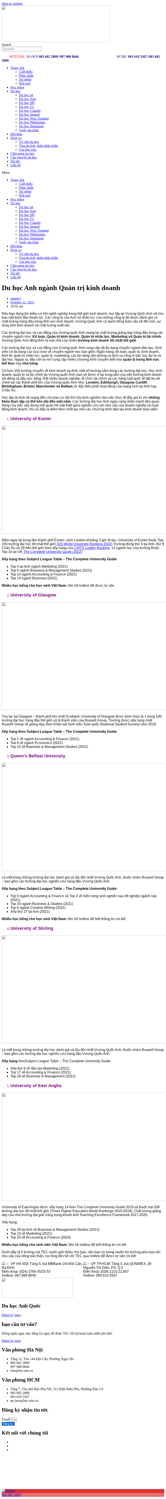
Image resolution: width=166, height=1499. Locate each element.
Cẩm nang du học (22, 153)
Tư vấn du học (29, 142)
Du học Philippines (32, 122)
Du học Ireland (29, 114)
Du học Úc (26, 107)
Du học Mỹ (27, 103)
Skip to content (12, 3)
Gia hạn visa (27, 149)
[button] (83, 173)
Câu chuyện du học (23, 157)
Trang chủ (17, 68)
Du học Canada (29, 110)
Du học (15, 91)
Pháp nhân (26, 75)
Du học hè (26, 95)
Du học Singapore (31, 126)
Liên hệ (15, 165)
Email (6, 1419)
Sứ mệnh (25, 79)
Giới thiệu (26, 72)
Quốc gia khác (29, 130)
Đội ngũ (24, 83)
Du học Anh (27, 99)
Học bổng (17, 87)
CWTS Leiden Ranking (92, 548)
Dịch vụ (15, 138)
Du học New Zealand (34, 118)
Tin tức (15, 161)
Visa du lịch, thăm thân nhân (38, 146)
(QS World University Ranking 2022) (84, 544)
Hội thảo (16, 134)
